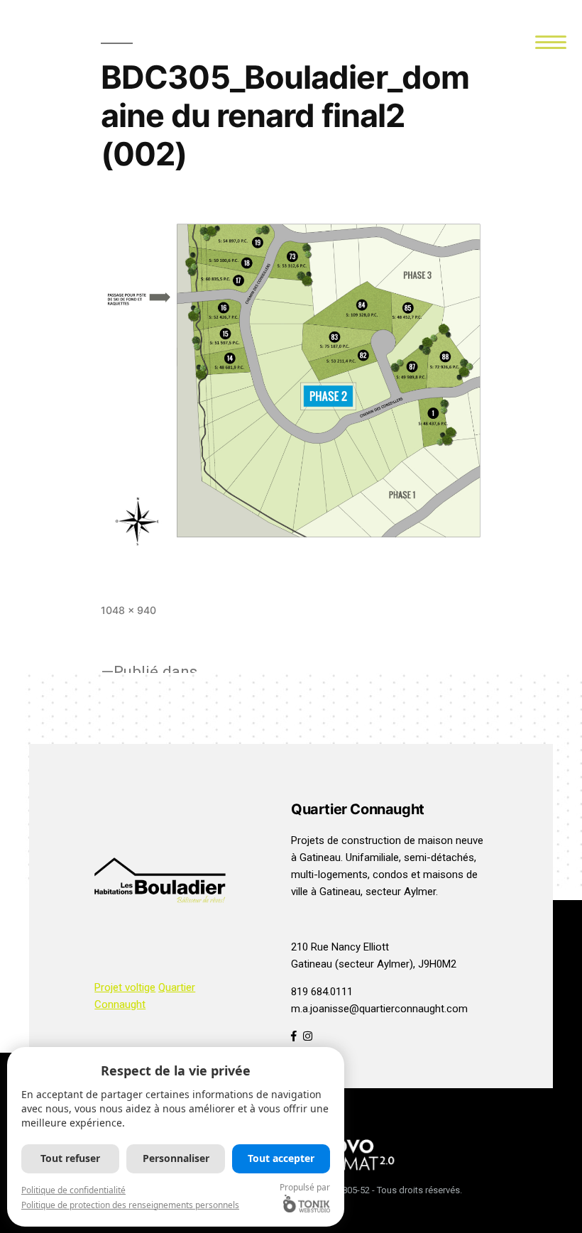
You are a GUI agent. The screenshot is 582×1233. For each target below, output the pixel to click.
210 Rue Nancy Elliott (340, 947)
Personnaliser (176, 1158)
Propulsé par (305, 1187)
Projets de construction (346, 840)
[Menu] (551, 40)
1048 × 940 (128, 610)
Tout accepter (281, 1158)
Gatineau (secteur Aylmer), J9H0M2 (373, 964)
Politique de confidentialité (73, 1190)
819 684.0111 (322, 991)
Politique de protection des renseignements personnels (130, 1205)
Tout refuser (70, 1158)
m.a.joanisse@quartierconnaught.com (379, 1008)
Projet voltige (124, 987)
